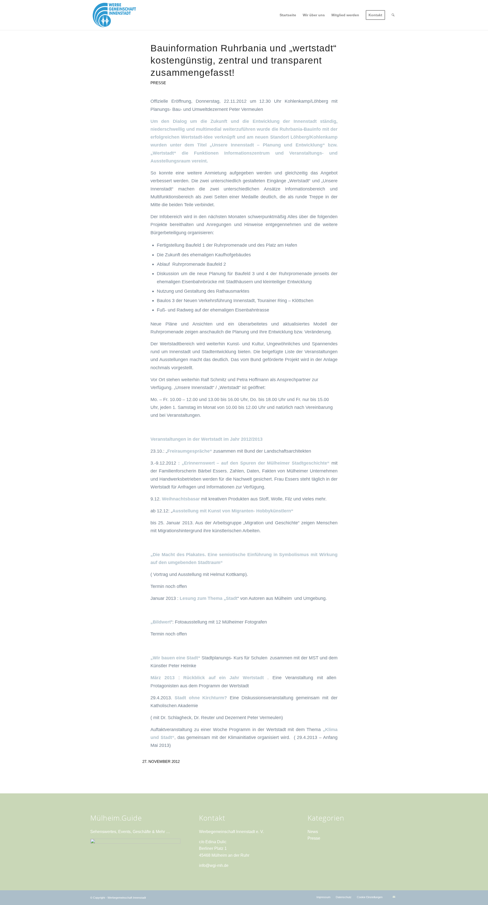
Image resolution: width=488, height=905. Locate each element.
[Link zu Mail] (394, 897)
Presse (158, 83)
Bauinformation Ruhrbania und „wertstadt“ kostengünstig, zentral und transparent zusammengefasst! (243, 60)
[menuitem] (287, 15)
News (313, 831)
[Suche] (393, 15)
